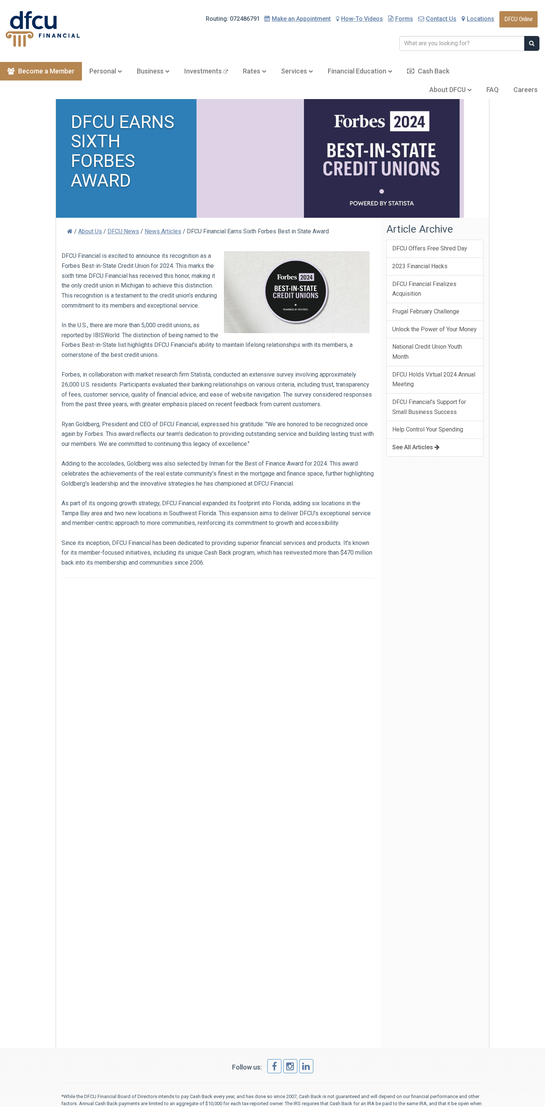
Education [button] (358, 71)
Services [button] (294, 71)
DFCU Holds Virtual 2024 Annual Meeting (433, 379)
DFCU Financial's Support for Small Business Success (429, 406)
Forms (404, 18)
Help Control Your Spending (427, 429)
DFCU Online (518, 19)
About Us (90, 231)
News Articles (163, 231)
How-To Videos (362, 18)
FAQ (492, 89)
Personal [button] (103, 71)
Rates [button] (252, 71)
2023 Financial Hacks (419, 266)
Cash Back (433, 71)
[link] (274, 1066)
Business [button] (151, 71)
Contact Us (441, 18)
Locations (480, 18)
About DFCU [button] (448, 89)
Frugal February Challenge (425, 311)
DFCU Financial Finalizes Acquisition (424, 289)
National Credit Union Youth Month (427, 351)
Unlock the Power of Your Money (434, 329)
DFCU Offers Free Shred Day (429, 248)
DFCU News (123, 231)
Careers (525, 89)
